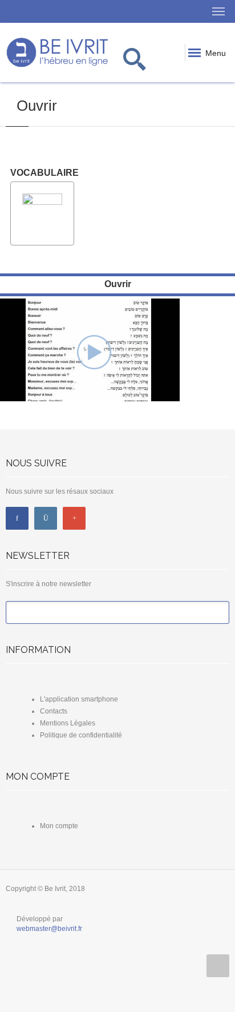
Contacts (53, 711)
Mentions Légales (67, 723)
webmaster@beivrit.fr (49, 929)
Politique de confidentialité (81, 735)
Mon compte (59, 826)
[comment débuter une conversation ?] (94, 351)
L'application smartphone (79, 699)
